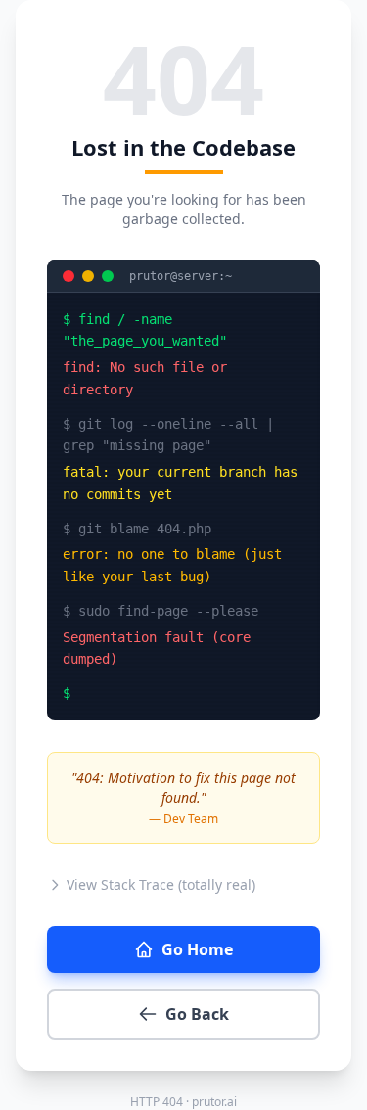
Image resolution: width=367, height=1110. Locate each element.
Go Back (197, 1014)
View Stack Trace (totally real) (161, 884)
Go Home (197, 949)
